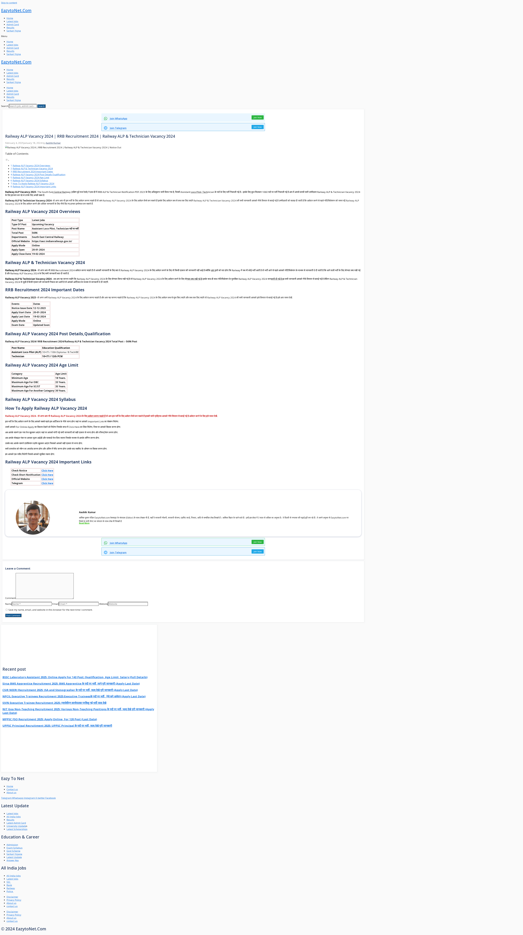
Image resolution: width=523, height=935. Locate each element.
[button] (261, 36)
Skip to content (9, 2)
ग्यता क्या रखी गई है (194, 278)
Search (4, 106)
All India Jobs (14, 816)
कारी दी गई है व (277, 278)
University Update (16, 826)
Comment (10, 598)
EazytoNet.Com (16, 10)
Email (55, 603)
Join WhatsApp (118, 118)
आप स (213, 270)
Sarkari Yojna (14, 30)
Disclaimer (12, 896)
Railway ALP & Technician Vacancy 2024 (33, 168)
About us (11, 903)
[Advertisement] (79, 644)
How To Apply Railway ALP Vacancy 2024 (33, 183)
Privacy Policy (14, 900)
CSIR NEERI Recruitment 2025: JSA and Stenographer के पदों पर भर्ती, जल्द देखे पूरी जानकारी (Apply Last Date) (70, 690)
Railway (11, 888)
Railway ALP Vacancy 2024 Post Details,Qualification (39, 174)
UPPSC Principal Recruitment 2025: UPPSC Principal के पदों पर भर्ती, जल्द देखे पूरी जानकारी (57, 725)
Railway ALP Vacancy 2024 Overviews (31, 165)
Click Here (47, 470)
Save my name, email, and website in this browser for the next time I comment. (50, 609)
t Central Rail (59, 192)
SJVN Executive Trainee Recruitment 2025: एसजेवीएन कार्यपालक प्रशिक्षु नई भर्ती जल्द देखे (54, 703)
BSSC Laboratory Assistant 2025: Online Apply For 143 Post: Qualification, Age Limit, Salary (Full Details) (75, 677)
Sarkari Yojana (14, 854)
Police (10, 891)
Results (10, 27)
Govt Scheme (13, 850)
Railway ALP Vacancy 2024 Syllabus (30, 180)
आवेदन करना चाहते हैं (96, 416)
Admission (12, 844)
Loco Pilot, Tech (199, 192)
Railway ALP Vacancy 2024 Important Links (34, 186)
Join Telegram (118, 128)
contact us (12, 906)
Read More (84, 523)
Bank (9, 885)
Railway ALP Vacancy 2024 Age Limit (31, 177)
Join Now (258, 117)
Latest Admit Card (16, 822)
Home (10, 18)
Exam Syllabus (14, 847)
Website (103, 603)
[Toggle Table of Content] (7, 160)
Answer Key (13, 860)
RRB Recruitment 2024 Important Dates (33, 171)
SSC (9, 882)
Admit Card (13, 24)
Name (8, 603)
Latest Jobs (12, 21)
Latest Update (14, 857)
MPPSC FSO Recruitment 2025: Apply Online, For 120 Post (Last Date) (49, 719)
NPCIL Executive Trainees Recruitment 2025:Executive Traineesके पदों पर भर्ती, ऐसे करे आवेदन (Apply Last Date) (74, 696)
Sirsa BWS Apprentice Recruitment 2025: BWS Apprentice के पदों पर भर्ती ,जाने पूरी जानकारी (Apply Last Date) (71, 683)
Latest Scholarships (17, 829)
